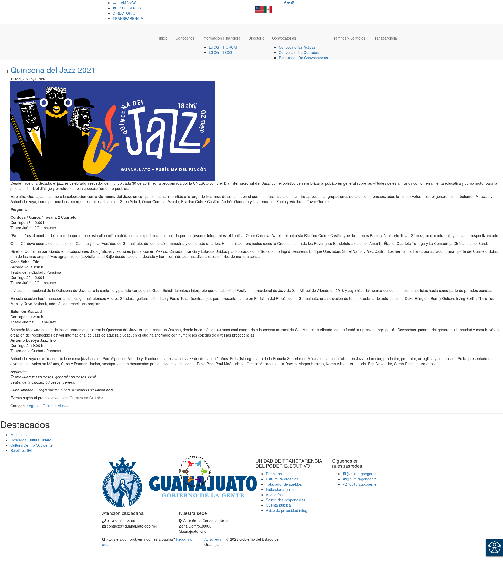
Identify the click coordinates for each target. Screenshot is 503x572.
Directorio (256, 38)
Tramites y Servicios (348, 38)
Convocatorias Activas (297, 47)
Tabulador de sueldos (284, 484)
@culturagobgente (361, 473)
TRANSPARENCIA (128, 18)
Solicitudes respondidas (285, 499)
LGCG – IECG (220, 52)
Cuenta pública (278, 505)
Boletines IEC (21, 450)
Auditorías (274, 494)
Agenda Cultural (42, 405)
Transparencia (385, 38)
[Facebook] (285, 2)
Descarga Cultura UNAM (30, 439)
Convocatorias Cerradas (299, 52)
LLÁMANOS (126, 2)
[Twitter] (288, 2)
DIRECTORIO (124, 13)
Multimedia (19, 434)
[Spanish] (268, 8)
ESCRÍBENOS (128, 7)
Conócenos (185, 38)
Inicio (163, 38)
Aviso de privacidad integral (288, 510)
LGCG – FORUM (223, 47)
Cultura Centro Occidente (31, 445)
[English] (259, 8)
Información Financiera (221, 38)
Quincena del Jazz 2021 (53, 69)
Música (63, 405)
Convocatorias (284, 38)
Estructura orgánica (282, 478)
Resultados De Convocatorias (303, 57)
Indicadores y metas (282, 489)
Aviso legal (213, 539)
